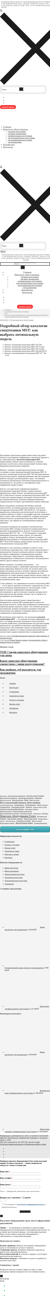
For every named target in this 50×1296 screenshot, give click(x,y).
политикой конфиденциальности (30, 1204)
